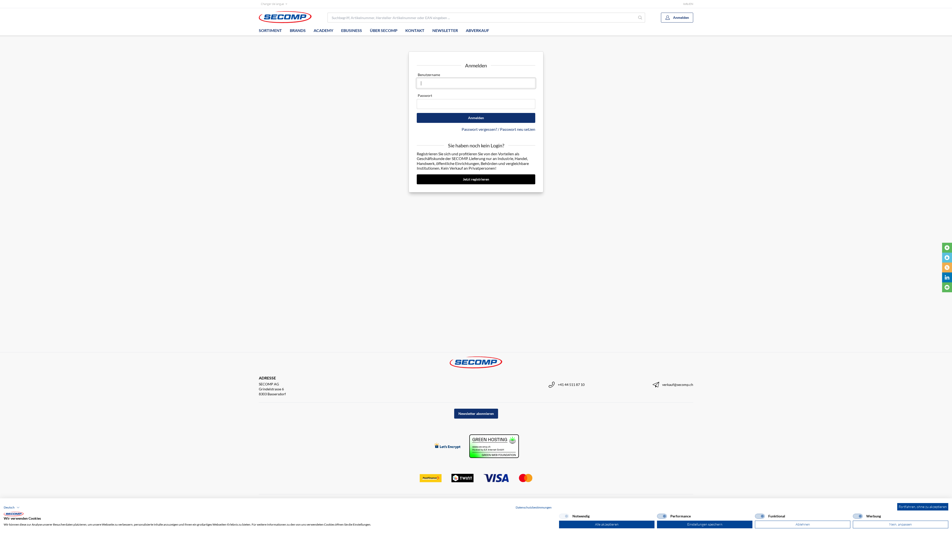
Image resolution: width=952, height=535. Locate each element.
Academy (323, 30)
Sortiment (270, 30)
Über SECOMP (383, 30)
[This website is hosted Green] (494, 446)
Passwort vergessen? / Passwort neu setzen (498, 129)
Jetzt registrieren (476, 179)
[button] (12, 507)
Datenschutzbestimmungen (534, 507)
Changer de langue (272, 4)
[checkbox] (564, 516)
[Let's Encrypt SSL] (447, 446)
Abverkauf (477, 30)
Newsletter (445, 30)
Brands (298, 30)
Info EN (688, 4)
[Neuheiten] (947, 248)
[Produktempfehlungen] (947, 258)
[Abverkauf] (947, 267)
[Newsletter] (947, 287)
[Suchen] (640, 18)
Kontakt (414, 30)
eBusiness (351, 30)
